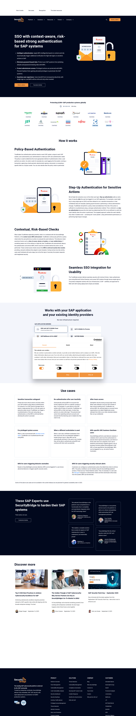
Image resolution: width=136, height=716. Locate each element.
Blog (88, 681)
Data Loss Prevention (56, 712)
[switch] (59, 368)
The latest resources (56, 10)
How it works (19, 10)
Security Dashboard (55, 694)
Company (69, 19)
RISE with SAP (72, 700)
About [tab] (91, 345)
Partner (60, 19)
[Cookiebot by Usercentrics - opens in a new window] (95, 340)
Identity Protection (55, 709)
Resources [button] (50, 19)
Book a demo (115, 19)
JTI (106, 700)
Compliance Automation (75, 687)
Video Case (95, 125)
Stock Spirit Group (109, 684)
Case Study (28, 116)
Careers (89, 694)
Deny (67, 374)
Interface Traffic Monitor (56, 700)
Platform (30, 19)
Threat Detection (55, 706)
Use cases (31, 10)
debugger (76, 472)
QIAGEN (107, 709)
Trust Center (90, 691)
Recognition (42, 10)
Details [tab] (68, 345)
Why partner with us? (92, 697)
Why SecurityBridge (92, 684)
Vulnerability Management (57, 687)
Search (107, 19)
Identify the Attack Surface (75, 697)
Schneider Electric (109, 681)
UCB (106, 712)
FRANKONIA (108, 706)
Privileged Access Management (58, 703)
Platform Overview (55, 681)
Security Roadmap (55, 697)
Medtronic (107, 697)
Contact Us (90, 687)
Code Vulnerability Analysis (57, 691)
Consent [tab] (44, 345)
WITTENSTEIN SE (109, 703)
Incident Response (73, 694)
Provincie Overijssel (110, 691)
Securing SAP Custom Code (75, 691)
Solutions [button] (40, 19)
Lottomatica (108, 694)
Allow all (90, 374)
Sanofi (107, 687)
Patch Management (55, 684)
